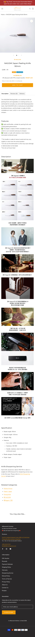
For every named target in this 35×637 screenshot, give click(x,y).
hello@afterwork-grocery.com (9, 546)
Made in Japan (8, 491)
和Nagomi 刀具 (8, 500)
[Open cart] (33, 8)
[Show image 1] (16, 55)
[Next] (21, 55)
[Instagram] (6, 549)
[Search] (30, 8)
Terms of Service (7, 579)
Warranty (4, 570)
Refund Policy (6, 576)
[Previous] (13, 55)
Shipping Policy (6, 567)
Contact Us (5, 588)
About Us (5, 585)
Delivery (22, 94)
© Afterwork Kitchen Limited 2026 (17, 620)
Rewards (4, 561)
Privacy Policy (6, 582)
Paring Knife (7, 494)
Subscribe (8, 612)
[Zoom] (31, 21)
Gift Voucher (5, 558)
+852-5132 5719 (6, 544)
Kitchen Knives (8, 488)
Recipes (4, 590)
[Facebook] (2, 549)
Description (5, 94)
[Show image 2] (18, 55)
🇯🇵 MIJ (14, 72)
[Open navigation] (2, 8)
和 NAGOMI (17, 59)
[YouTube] (10, 549)
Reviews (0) (14, 94)
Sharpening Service (7, 573)
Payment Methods (7, 564)
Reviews (4, 534)
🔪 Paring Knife (20, 72)
